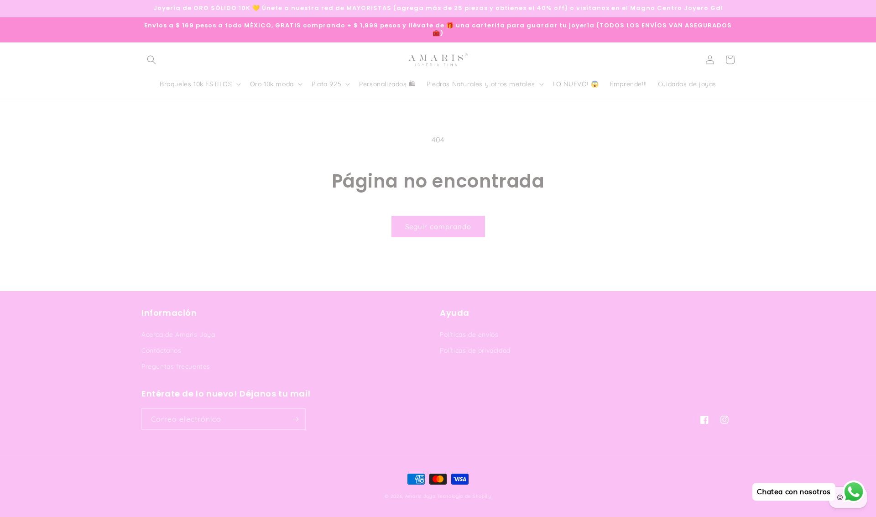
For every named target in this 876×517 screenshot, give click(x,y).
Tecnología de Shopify (464, 496)
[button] (151, 60)
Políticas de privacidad (475, 350)
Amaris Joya (420, 496)
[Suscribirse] (295, 419)
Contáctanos (161, 350)
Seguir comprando (438, 226)
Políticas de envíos (469, 334)
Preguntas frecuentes (175, 366)
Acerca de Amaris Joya (178, 334)
